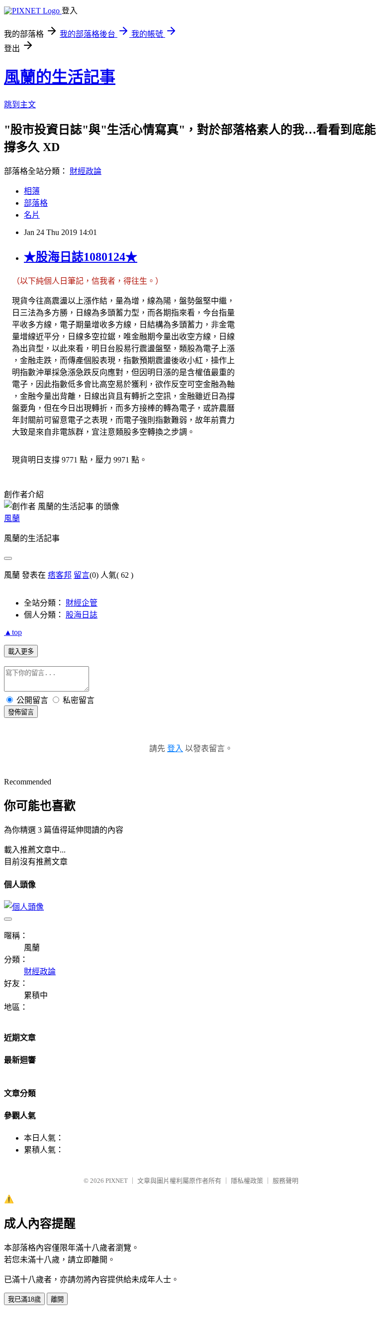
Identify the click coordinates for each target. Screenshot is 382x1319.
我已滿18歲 (24, 1299)
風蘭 (12, 518)
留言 (82, 575)
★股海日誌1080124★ (80, 256)
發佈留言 (21, 712)
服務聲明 (285, 1180)
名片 (32, 215)
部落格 (36, 203)
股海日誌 (81, 615)
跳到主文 (20, 104)
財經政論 (85, 171)
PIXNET (116, 1180)
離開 (57, 1299)
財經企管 (81, 603)
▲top (13, 632)
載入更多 (21, 651)
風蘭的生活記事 (59, 77)
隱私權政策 (247, 1180)
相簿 (32, 191)
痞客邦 (60, 575)
